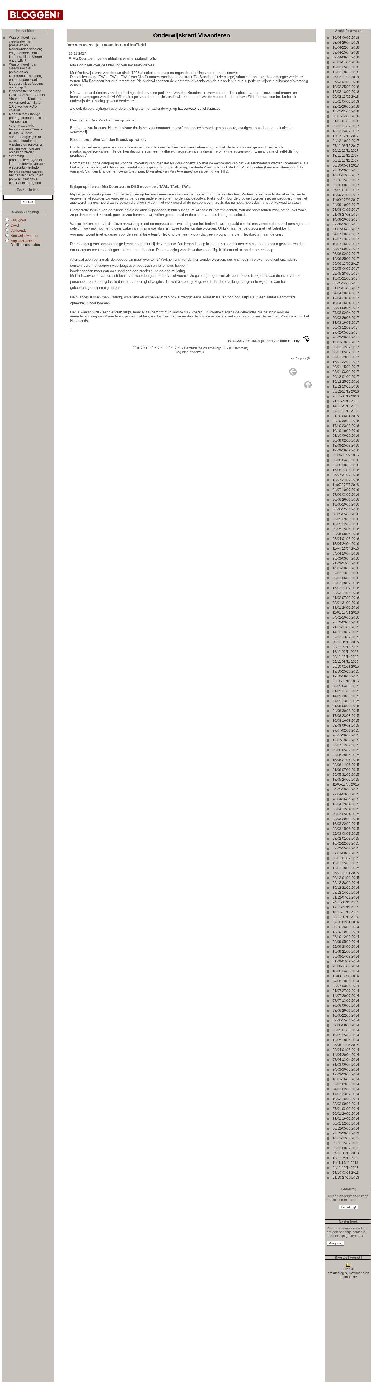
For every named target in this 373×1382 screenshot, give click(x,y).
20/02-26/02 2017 (346, 337)
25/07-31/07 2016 (346, 475)
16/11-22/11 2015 (346, 652)
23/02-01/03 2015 (346, 838)
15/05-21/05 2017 (346, 278)
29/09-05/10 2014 (346, 942)
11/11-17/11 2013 (345, 1163)
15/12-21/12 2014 (346, 888)
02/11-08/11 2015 (346, 662)
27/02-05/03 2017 (346, 332)
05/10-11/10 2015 (346, 681)
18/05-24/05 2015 (346, 779)
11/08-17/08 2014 (346, 976)
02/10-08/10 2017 (346, 185)
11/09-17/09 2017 (346, 200)
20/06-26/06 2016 (346, 499)
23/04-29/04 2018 (346, 42)
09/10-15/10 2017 (346, 180)
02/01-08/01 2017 (346, 372)
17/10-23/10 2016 (346, 426)
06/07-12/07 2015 (346, 745)
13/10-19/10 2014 (346, 932)
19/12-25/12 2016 (346, 382)
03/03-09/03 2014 (346, 1084)
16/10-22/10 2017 (346, 175)
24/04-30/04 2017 (346, 293)
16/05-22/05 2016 (346, 524)
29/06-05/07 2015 (346, 750)
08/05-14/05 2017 (346, 283)
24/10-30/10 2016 (346, 421)
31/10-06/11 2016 (346, 416)
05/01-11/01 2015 (346, 873)
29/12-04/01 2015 (346, 878)
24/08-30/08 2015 (346, 711)
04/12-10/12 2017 (346, 141)
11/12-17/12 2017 (346, 136)
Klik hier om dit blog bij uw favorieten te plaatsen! (348, 1273)
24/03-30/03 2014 (346, 1069)
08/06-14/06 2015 (346, 765)
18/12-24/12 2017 (346, 131)
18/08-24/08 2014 (346, 971)
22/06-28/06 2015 (346, 755)
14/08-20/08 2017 (346, 219)
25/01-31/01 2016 (346, 603)
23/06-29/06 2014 (346, 1010)
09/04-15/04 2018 (346, 52)
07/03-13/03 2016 (346, 573)
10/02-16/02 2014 (346, 1099)
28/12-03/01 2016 (346, 622)
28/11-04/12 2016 (346, 396)
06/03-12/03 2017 (346, 327)
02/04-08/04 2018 (346, 57)
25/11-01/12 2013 (346, 1153)
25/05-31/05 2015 (346, 775)
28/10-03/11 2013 (346, 1173)
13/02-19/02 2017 (346, 342)
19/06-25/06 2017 (346, 259)
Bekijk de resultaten (25, 245)
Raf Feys (294, 341)
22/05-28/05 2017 (346, 273)
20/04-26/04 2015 (346, 799)
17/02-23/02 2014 (346, 1094)
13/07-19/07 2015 (346, 740)
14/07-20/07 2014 (346, 996)
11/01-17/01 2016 (346, 612)
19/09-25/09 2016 (346, 445)
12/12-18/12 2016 (346, 386)
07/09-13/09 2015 (346, 701)
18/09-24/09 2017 (346, 195)
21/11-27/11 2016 (346, 401)
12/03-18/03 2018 (346, 72)
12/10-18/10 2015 (346, 676)
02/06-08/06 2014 (346, 1025)
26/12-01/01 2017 (346, 377)
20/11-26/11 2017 (346, 151)
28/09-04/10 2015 (346, 686)
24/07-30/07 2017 (346, 234)
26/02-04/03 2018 (346, 82)
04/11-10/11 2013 (346, 1168)
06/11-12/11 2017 (346, 160)
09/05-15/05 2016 (346, 529)
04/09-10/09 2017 (346, 205)
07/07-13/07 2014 (346, 1001)
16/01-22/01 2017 (346, 362)
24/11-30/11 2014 (346, 902)
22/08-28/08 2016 (346, 465)
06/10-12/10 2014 (346, 937)
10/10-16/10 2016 (346, 431)
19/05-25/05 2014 (346, 1035)
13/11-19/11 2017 (346, 155)
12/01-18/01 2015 (346, 868)
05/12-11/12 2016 (346, 391)
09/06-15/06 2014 (346, 1020)
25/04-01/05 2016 (346, 539)
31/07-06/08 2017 (346, 229)
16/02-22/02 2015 (346, 843)
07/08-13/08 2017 (346, 224)
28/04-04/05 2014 (346, 1050)
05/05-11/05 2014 (346, 1045)
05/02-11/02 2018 (346, 97)
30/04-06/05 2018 (346, 38)
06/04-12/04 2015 (346, 809)
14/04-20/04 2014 (346, 1055)
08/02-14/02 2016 (346, 593)
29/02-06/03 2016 (346, 578)
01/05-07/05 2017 (346, 288)
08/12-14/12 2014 (346, 892)
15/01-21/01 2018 (346, 111)
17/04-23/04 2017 (346, 298)
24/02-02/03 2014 (346, 1089)
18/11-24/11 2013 (346, 1158)
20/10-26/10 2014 (346, 927)
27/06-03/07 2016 (346, 495)
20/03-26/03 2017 (346, 318)
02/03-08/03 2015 (346, 834)
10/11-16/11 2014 (346, 912)
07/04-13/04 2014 (346, 1060)
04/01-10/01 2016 (346, 617)
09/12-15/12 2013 (346, 1143)
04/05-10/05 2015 (346, 789)
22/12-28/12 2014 (346, 883)
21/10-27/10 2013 (346, 1177)
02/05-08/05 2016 (346, 534)
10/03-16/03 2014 (346, 1079)
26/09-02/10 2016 (346, 440)
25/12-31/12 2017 (346, 126)
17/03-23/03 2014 (346, 1074)
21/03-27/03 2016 (346, 563)
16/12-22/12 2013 (346, 1138)
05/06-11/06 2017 (346, 264)
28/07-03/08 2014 (346, 986)
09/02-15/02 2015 (346, 848)
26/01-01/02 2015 (346, 858)
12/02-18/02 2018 (346, 92)
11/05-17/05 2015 (346, 784)
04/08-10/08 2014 (346, 981)
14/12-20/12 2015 (346, 632)
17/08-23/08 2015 (346, 716)
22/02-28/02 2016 (346, 583)
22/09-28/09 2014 (346, 947)
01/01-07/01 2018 (346, 121)
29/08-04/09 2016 (346, 460)
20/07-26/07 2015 (346, 735)
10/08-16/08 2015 (346, 721)
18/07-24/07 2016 (346, 480)
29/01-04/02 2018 (346, 101)
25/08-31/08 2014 (346, 966)
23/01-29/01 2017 (346, 357)
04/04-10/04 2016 (346, 553)
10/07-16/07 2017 (346, 244)
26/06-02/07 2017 (346, 254)
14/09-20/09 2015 (346, 696)
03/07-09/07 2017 (346, 249)
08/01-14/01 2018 (346, 116)
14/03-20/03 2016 (346, 568)
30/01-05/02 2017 (346, 352)
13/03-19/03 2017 (346, 323)
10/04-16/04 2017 (346, 303)
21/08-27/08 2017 (346, 214)
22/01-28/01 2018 (346, 106)
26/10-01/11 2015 (346, 666)
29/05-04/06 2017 (346, 269)
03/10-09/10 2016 (346, 436)
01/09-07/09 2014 (346, 961)
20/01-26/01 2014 (346, 1114)
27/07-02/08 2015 (346, 730)
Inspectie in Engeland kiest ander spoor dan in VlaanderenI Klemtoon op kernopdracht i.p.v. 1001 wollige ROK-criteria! (27, 100)
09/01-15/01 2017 (346, 367)
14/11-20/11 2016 (346, 406)
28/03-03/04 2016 (346, 558)
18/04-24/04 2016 (346, 544)
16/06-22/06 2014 (346, 1015)
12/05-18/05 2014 (346, 1040)
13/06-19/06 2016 (346, 504)
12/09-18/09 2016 (346, 450)
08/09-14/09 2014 (346, 956)
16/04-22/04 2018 (346, 47)
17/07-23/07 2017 (346, 239)
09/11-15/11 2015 (346, 657)
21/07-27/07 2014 (346, 991)
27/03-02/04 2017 (346, 313)
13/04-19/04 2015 (346, 804)
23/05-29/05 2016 (346, 519)
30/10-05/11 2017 (346, 165)
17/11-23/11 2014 (346, 907)
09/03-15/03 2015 (346, 829)
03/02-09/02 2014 (346, 1104)
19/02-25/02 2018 (346, 87)
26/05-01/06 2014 (346, 1030)
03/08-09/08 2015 (346, 725)
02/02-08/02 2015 (346, 853)
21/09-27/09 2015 (346, 691)
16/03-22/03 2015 (346, 824)
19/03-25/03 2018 (346, 67)
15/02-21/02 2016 (346, 588)
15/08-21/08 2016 (346, 470)
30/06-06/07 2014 (346, 1005)
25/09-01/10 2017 (346, 190)
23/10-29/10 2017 (346, 170)
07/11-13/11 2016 (346, 411)
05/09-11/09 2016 (346, 455)
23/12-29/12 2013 (346, 1133)
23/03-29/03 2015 (346, 819)
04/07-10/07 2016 (346, 490)
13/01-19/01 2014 (346, 1119)
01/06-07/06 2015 (346, 770)
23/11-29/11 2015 (346, 647)
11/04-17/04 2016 (346, 549)
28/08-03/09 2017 (346, 210)
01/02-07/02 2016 (346, 598)
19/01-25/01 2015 (346, 863)
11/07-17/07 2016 (346, 485)
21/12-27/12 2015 (346, 627)
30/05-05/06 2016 (346, 514)
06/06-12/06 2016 (346, 509)
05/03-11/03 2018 (346, 77)
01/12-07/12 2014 (346, 897)
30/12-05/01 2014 (346, 1128)
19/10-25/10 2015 (346, 671)
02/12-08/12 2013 (346, 1148)
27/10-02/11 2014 (346, 922)
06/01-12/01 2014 (346, 1123)
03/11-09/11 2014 (346, 917)
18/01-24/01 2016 (346, 608)
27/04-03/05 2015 (346, 794)
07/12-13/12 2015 (346, 637)
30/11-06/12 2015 (346, 642)
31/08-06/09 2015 (346, 706)
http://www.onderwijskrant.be (199, 109)
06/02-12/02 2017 (346, 347)
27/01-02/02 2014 (346, 1109)
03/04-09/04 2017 (346, 308)
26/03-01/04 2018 (346, 62)
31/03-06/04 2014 (346, 1064)
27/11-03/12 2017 (346, 146)
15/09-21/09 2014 (346, 951)
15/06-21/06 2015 (346, 760)
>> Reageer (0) (301, 358)
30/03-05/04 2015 (346, 814)
